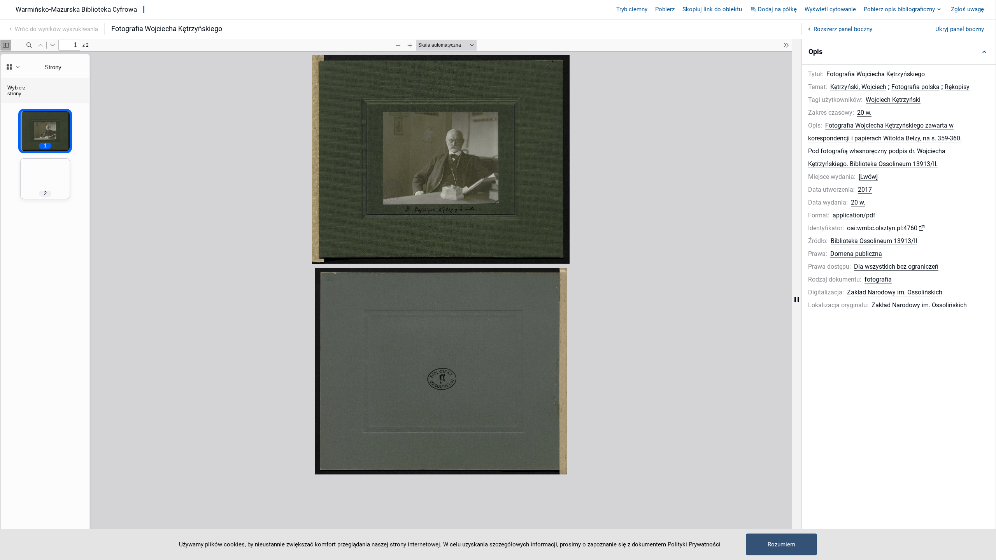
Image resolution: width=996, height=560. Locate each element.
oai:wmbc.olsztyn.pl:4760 (882, 228)
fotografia (878, 279)
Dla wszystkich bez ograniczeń (896, 266)
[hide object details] (796, 299)
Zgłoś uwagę (967, 9)
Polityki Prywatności (694, 544)
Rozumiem (781, 544)
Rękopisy (957, 87)
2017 (865, 189)
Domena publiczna (856, 253)
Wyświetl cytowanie (830, 9)
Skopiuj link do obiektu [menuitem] (712, 9)
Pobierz (665, 9)
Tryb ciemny (631, 9)
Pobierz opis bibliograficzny (899, 9)
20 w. (864, 112)
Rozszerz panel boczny (843, 29)
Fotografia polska (915, 87)
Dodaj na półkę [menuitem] (777, 9)
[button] (899, 51)
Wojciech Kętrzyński (893, 99)
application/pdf (854, 215)
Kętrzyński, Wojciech (858, 87)
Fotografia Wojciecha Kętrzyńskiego (875, 74)
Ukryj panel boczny (959, 29)
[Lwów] (868, 176)
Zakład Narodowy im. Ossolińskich (894, 292)
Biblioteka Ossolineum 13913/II (874, 241)
